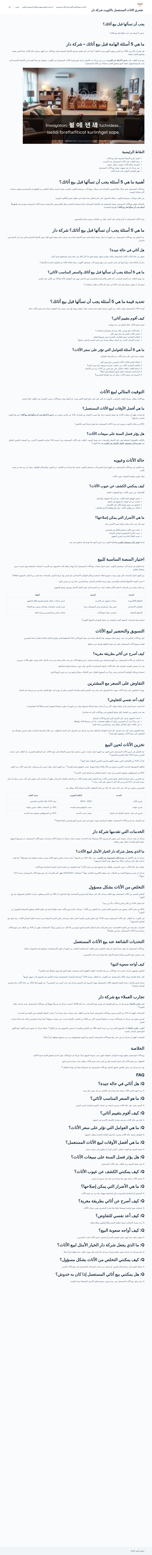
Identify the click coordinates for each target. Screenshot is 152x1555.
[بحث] (10, 7)
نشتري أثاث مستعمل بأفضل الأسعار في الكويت (122, 443)
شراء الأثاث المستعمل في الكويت (110, 858)
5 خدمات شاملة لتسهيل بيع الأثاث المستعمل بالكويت (37, 7)
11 (83, 872)
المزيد (17, 7)
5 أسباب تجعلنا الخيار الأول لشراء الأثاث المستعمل (71, 7)
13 (62, 1067)
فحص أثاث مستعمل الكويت (128, 542)
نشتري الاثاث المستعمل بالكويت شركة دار (117, 10)
